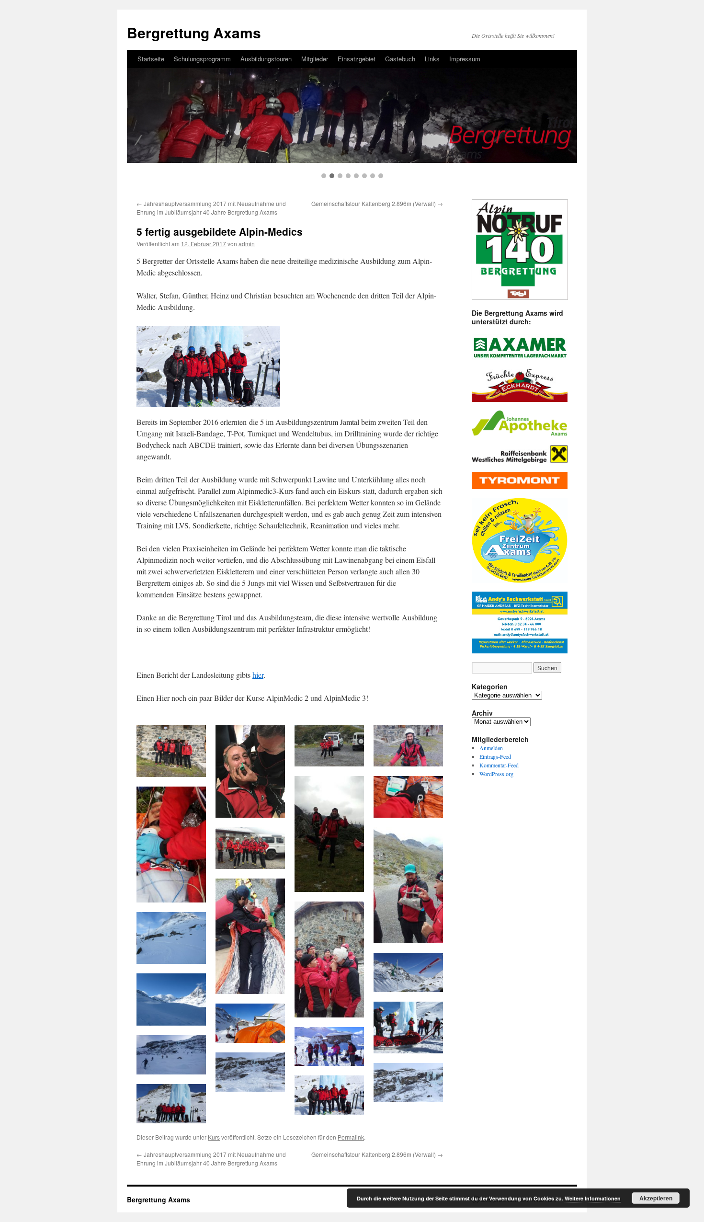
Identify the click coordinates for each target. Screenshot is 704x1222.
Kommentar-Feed (499, 765)
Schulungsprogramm (202, 58)
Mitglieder (314, 58)
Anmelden (491, 748)
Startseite (150, 58)
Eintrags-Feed (495, 756)
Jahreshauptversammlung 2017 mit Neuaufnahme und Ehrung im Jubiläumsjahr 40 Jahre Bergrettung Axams (211, 207)
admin (246, 244)
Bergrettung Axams (194, 32)
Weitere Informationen (593, 1198)
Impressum (464, 58)
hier (257, 675)
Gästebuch (400, 58)
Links (432, 58)
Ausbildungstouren (266, 58)
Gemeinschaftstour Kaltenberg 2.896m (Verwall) (377, 203)
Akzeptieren (655, 1198)
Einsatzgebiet (356, 58)
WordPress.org (496, 773)
